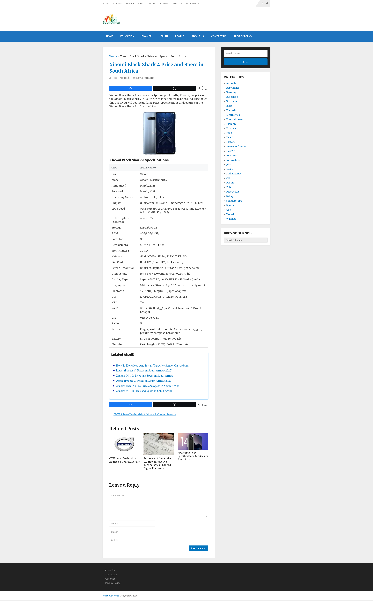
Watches (231, 218)
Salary (230, 196)
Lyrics (230, 169)
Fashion (231, 123)
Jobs (228, 164)
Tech (127, 77)
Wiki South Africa (111, 596)
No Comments (145, 77)
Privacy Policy (192, 3)
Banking (231, 92)
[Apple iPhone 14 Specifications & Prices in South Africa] (193, 441)
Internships (233, 160)
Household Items (236, 146)
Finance (130, 3)
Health (141, 3)
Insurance (232, 155)
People (152, 3)
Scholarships (234, 200)
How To (230, 151)
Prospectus (233, 191)
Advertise (110, 578)
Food (229, 132)
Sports (230, 205)
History (230, 141)
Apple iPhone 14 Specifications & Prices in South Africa (193, 456)
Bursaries (232, 96)
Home (105, 3)
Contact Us (177, 3)
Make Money (233, 173)
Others (230, 178)
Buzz (229, 105)
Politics (230, 187)
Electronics (233, 114)
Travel (230, 214)
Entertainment (234, 119)
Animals (231, 83)
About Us (164, 3)
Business (231, 101)
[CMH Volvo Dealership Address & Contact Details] (124, 444)
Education (117, 3)
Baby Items (232, 87)
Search (245, 62)
